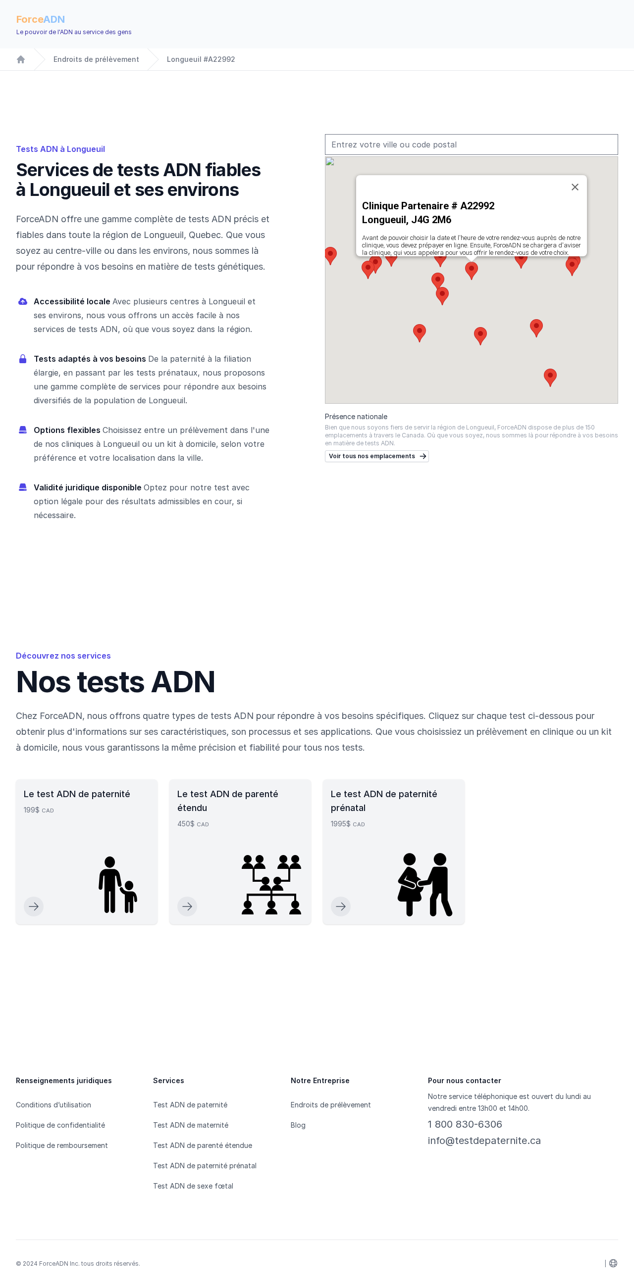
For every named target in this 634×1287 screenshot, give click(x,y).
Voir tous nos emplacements (372, 456)
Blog (298, 1125)
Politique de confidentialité (60, 1125)
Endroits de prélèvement (96, 59)
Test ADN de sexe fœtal (193, 1186)
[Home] (21, 59)
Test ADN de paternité (190, 1104)
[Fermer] (575, 187)
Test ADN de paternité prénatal (205, 1165)
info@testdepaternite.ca (484, 1140)
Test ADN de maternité (190, 1125)
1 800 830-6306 (465, 1124)
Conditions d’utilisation (53, 1104)
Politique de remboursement (62, 1145)
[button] (442, 296)
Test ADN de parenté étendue (202, 1145)
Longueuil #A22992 (201, 59)
